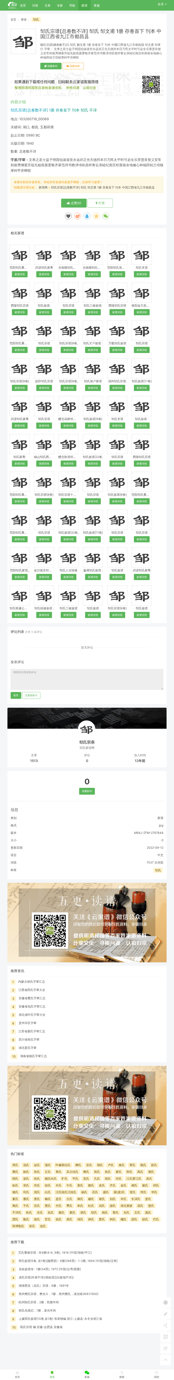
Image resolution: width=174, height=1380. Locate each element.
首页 (23, 5)
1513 (34, 761)
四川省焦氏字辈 (29, 1039)
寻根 (72, 5)
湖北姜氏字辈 (27, 1047)
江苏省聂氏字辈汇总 (31, 1031)
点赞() (75, 203)
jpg (161, 825)
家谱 (84, 5)
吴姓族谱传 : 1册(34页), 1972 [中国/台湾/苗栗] (50, 1269)
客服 (97, 5)
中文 (160, 855)
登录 (15, 695)
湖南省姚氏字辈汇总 (33, 1056)
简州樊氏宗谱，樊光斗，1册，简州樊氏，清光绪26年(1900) (58, 1294)
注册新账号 (31, 695)
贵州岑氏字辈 (27, 1023)
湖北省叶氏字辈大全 (32, 1014)
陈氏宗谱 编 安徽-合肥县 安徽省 (41, 1327)
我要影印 (52, 66)
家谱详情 (20, 274)
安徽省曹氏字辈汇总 (32, 998)
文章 (48, 5)
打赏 (101, 203)
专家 (60, 5)
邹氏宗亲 (87, 742)
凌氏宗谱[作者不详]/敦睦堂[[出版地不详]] (46, 1277)
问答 (35, 5)
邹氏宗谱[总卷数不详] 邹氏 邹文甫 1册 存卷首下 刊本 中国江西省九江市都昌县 (103, 187)
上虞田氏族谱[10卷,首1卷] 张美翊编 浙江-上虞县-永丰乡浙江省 (60, 1318)
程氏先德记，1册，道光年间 (37, 1310)
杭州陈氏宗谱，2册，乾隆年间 (38, 1302)
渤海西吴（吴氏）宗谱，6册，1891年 (44, 1285)
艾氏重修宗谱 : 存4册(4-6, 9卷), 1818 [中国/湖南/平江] (55, 1252)
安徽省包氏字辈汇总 (32, 1006)
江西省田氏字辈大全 (31, 990)
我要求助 (74, 66)
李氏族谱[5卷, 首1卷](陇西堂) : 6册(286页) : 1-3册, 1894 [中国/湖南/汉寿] (68, 1261)
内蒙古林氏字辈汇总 (31, 981)
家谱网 (43, 187)
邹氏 (36, 19)
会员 (161, 4)
